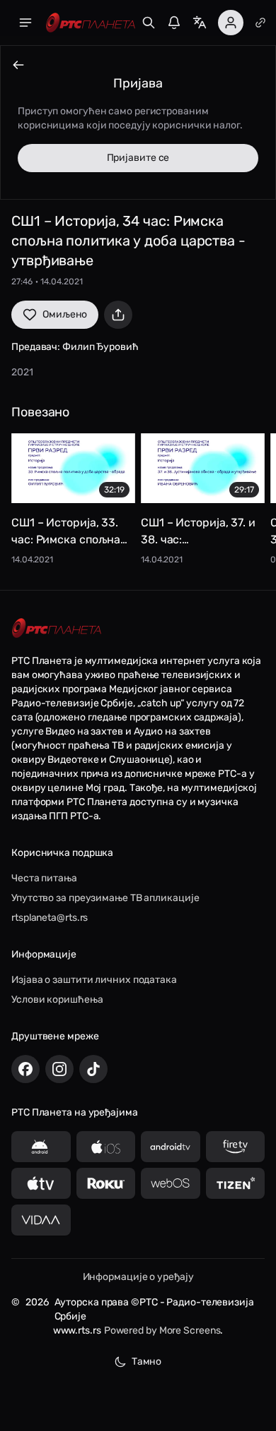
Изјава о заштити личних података (94, 980)
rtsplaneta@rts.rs (49, 918)
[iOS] (106, 1146)
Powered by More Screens (162, 1330)
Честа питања (44, 878)
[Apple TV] (41, 1183)
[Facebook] (25, 1069)
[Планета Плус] (260, 22)
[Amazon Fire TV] (235, 1146)
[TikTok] (93, 1069)
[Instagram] (59, 1069)
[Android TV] (170, 1146)
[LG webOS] (170, 1183)
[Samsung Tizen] (235, 1183)
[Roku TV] (106, 1183)
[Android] (41, 1146)
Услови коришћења (57, 1000)
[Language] (199, 22)
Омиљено (64, 314)
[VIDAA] (41, 1220)
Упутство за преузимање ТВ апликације (105, 898)
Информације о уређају (138, 1277)
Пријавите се (138, 158)
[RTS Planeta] (90, 23)
